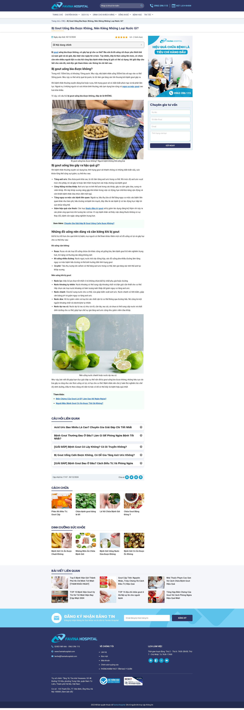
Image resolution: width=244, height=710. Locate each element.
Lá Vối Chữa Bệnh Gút (110, 511)
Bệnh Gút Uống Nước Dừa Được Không (109, 552)
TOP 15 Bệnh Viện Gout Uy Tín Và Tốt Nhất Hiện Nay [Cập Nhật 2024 (82, 595)
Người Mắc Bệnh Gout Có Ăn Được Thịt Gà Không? (79, 403)
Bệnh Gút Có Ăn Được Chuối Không (61, 552)
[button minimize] (141, 45)
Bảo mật (104, 656)
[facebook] (127, 477)
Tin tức (148, 15)
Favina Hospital (119, 705)
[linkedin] (141, 477)
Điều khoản (105, 660)
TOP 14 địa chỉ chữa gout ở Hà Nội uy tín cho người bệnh (131, 595)
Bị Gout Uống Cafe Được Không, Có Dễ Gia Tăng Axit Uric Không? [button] (94, 455)
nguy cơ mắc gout (130, 86)
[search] (141, 5)
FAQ (63, 21)
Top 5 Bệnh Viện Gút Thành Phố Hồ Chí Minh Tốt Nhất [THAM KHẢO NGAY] (82, 581)
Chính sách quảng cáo (110, 665)
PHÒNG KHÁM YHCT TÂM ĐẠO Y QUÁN (116, 669)
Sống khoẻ (123, 15)
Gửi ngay (170, 146)
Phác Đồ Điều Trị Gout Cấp (59, 513)
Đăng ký (182, 618)
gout (56, 52)
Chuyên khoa (71, 15)
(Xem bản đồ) (67, 692)
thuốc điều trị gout (94, 208)
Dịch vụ (85, 15)
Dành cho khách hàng (104, 15)
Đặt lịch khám (183, 6)
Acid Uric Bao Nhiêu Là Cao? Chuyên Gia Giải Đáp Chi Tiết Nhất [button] (93, 427)
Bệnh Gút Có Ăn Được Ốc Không (134, 552)
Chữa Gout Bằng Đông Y (131, 513)
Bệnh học (137, 15)
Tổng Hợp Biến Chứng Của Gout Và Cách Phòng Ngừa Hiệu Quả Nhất (179, 595)
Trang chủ (57, 15)
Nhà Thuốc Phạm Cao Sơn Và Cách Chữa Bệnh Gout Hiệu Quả (178, 581)
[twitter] (131, 477)
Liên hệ (104, 652)
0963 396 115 (161, 5)
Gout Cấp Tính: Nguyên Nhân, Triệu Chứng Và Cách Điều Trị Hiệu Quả (131, 581)
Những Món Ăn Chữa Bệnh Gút (85, 552)
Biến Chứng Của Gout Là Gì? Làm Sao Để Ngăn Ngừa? (81, 399)
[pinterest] (136, 477)
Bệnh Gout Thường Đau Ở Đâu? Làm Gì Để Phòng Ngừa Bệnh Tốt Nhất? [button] (94, 437)
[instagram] (161, 660)
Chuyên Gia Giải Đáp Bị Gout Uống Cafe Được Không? (89, 223)
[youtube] (166, 660)
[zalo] (156, 660)
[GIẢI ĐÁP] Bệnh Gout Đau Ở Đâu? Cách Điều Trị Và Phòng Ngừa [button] (93, 463)
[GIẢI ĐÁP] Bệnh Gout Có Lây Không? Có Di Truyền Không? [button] (90, 446)
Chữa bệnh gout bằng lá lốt (86, 513)
